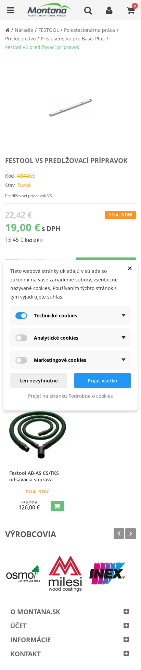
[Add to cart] (57, 506)
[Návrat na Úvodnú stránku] (7, 30)
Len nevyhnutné (39, 380)
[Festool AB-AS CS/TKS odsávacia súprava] (37, 434)
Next (130, 533)
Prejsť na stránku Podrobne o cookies (70, 396)
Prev (119, 533)
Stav (10, 185)
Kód (9, 176)
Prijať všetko (102, 380)
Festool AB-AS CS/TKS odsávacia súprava (34, 476)
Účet (18, 625)
